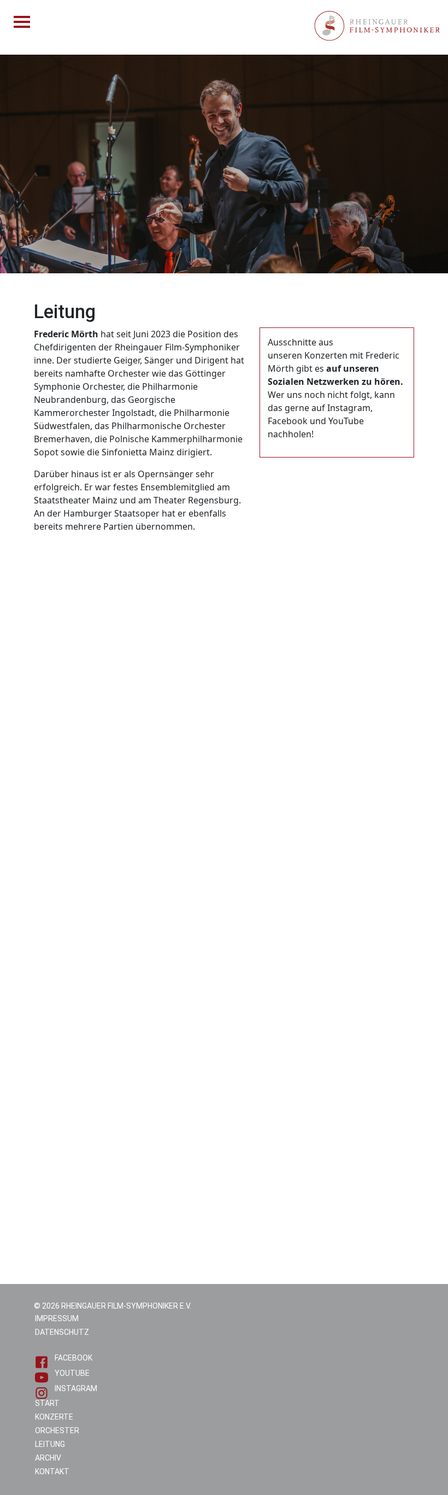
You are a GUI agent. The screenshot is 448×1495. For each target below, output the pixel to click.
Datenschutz (62, 1332)
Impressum (57, 1318)
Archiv (48, 1457)
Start (47, 1403)
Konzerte (54, 1416)
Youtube (72, 1373)
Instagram (76, 1388)
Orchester (57, 1430)
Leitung (50, 1444)
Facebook (73, 1357)
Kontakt (52, 1471)
